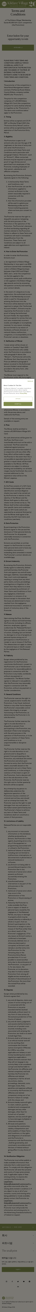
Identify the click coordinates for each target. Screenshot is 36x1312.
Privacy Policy (23, 393)
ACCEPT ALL (18, 403)
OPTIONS (18, 398)
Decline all (30, 381)
